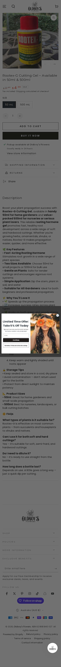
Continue (16, 340)
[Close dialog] (57, 315)
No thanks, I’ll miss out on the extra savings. (16, 345)
